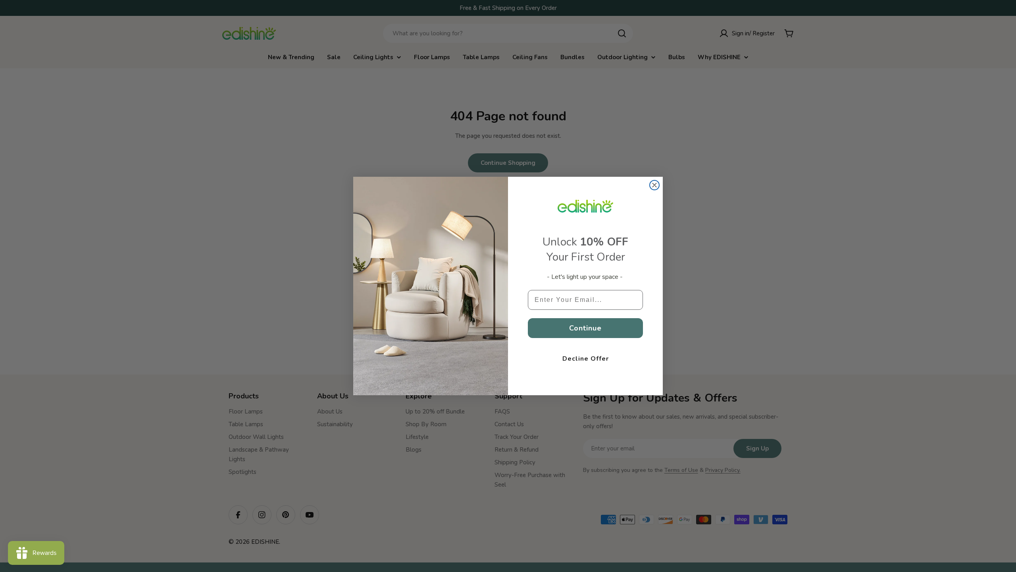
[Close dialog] (654, 185)
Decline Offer (585, 358)
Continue (585, 328)
